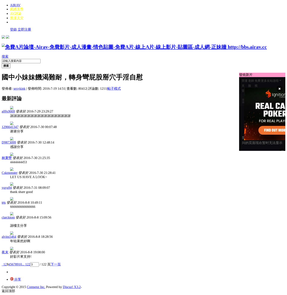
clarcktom (8, 217)
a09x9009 (8, 111)
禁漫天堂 (17, 18)
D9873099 (9, 142)
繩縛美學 (17, 9)
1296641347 (10, 127)
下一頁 (56, 264)
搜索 (5, 56)
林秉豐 (7, 158)
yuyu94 (7, 187)
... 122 (26, 264)
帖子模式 (114, 88)
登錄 (13, 29)
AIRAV (15, 5)
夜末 (5, 252)
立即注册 (24, 29)
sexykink (19, 88)
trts (4, 202)
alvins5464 (9, 236)
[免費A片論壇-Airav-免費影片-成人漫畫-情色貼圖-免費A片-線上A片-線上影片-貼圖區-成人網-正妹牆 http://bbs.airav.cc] (134, 47)
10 (20, 264)
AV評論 (15, 13)
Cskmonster (9, 173)
